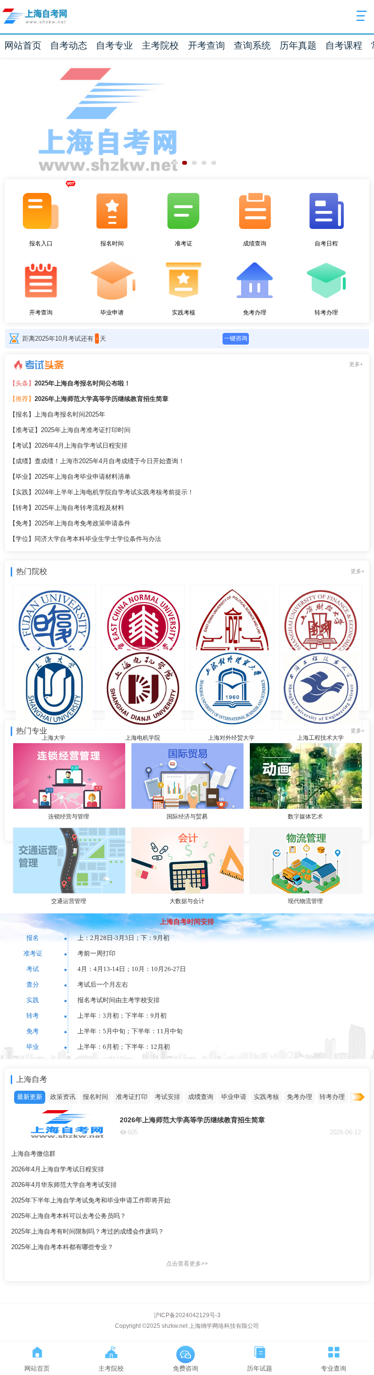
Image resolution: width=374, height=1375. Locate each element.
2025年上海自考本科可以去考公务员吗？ (68, 1215)
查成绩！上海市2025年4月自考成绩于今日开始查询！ (97, 461)
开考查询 (206, 45)
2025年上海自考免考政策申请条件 (70, 523)
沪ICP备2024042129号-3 (187, 1315)
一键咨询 (235, 338)
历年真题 (298, 45)
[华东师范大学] (142, 612)
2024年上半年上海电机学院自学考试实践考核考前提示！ (101, 492)
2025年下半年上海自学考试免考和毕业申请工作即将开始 (90, 1200)
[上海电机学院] (142, 675)
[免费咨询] (186, 1350)
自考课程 (343, 45)
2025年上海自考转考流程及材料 (66, 507)
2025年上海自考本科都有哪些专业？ (62, 1247)
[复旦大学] (53, 612)
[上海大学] (53, 675)
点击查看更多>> (187, 1263)
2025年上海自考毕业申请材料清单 (70, 476)
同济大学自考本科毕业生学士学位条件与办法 (85, 538)
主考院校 (160, 45)
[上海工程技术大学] (320, 675)
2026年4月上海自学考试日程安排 (68, 445)
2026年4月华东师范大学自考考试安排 (64, 1184)
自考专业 (114, 45)
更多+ (356, 364)
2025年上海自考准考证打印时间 (70, 430)
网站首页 (22, 45)
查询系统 (252, 45)
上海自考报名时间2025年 (57, 414)
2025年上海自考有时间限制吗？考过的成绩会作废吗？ (87, 1231)
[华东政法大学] (231, 612)
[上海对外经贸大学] (231, 675)
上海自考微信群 (33, 1153)
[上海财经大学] (320, 612)
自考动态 (68, 45)
